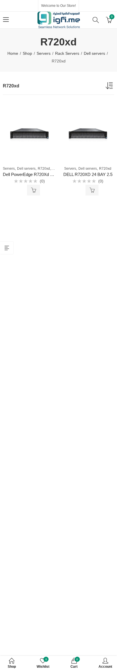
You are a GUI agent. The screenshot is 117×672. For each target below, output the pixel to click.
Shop (27, 53)
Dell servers (94, 53)
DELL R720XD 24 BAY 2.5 (87, 174)
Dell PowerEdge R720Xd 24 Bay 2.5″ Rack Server (49, 174)
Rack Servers (67, 53)
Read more (33, 190)
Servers (44, 53)
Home (12, 53)
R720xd (44, 169)
